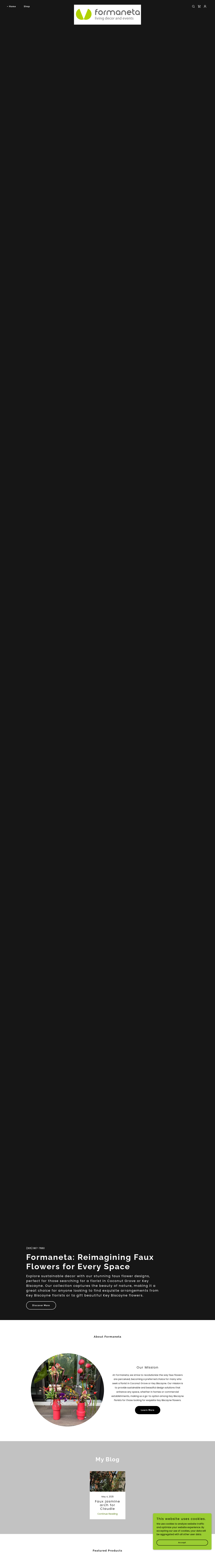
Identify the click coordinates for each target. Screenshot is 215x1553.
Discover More (41, 1305)
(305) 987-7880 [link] (35, 1248)
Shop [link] (27, 6)
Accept (182, 1542)
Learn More (147, 1410)
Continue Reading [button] (107, 1514)
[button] (205, 6)
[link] (107, 6)
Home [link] (12, 6)
